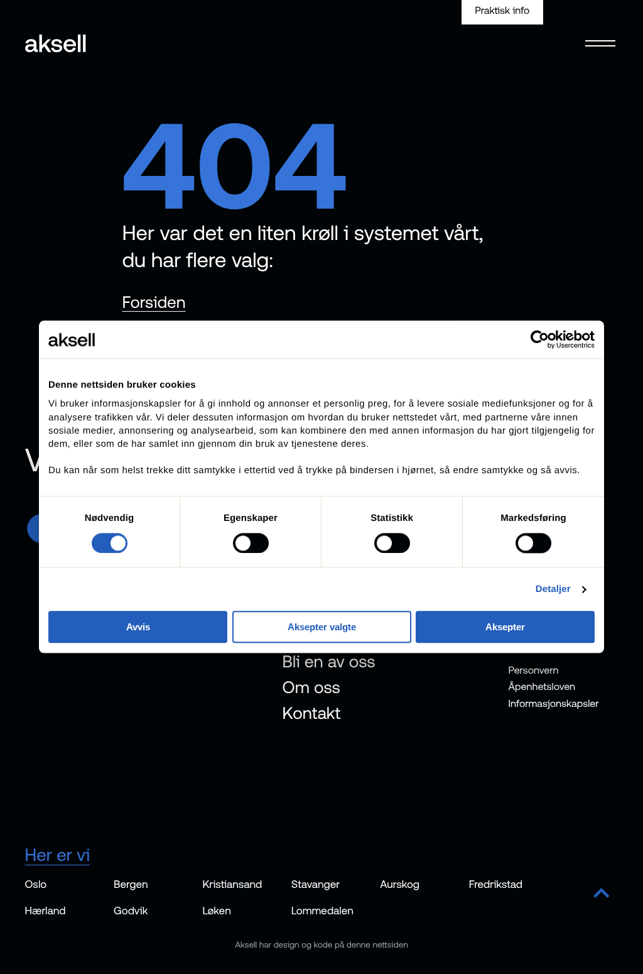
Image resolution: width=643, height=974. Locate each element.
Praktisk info (502, 10)
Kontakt (312, 713)
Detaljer (553, 589)
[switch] (251, 543)
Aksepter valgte (322, 627)
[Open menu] (600, 36)
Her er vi (57, 855)
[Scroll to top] (602, 894)
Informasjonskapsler (554, 703)
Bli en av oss (329, 661)
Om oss (311, 687)
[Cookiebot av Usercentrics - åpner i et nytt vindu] (540, 339)
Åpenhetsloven (542, 686)
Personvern (534, 670)
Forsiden (154, 302)
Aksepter (505, 627)
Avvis (138, 627)
